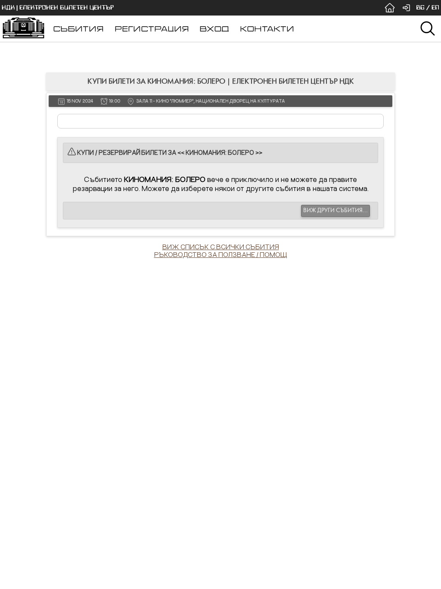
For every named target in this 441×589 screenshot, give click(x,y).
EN (435, 7)
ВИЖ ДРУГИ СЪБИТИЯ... (335, 210)
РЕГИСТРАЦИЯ (152, 28)
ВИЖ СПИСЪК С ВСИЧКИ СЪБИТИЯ (220, 247)
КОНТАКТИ (267, 28)
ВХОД (214, 28)
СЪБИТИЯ (78, 28)
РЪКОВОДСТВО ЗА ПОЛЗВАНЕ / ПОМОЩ (220, 254)
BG (420, 7)
